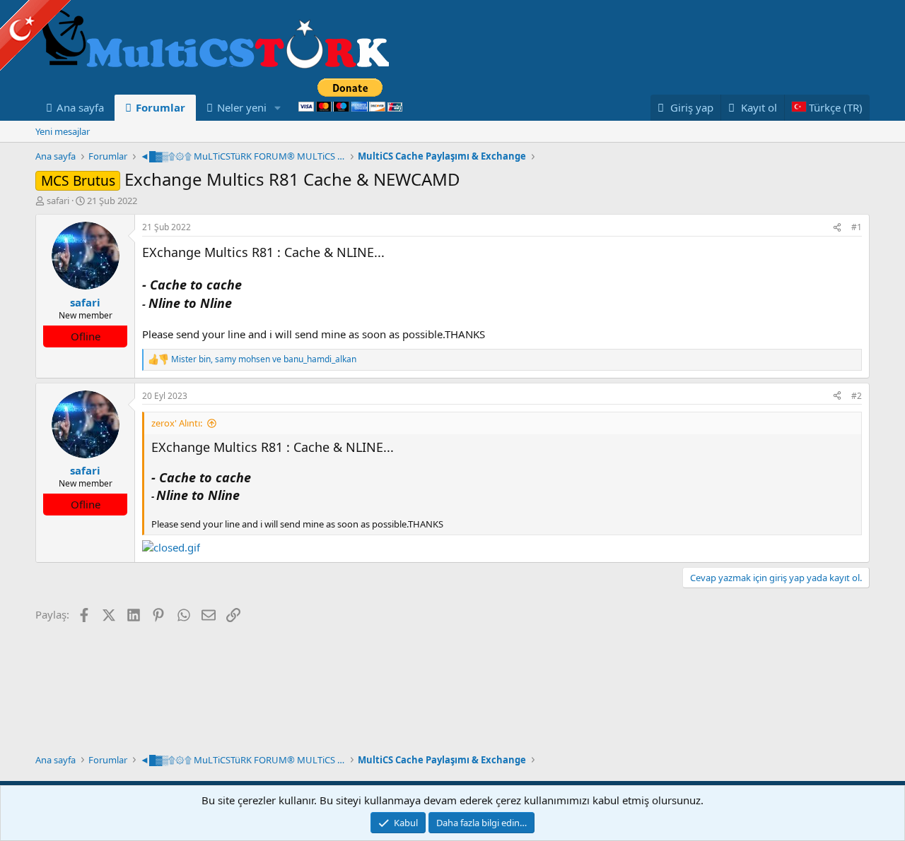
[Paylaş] (837, 228)
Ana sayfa (80, 107)
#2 (856, 396)
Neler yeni (242, 107)
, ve (263, 359)
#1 (856, 227)
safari (58, 200)
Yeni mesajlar (62, 131)
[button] (278, 108)
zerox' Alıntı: (176, 423)
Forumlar (160, 107)
